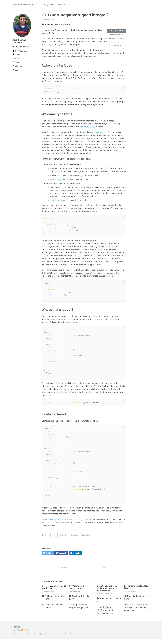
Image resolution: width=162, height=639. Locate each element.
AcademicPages (53, 634)
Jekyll (44, 634)
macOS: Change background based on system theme (107, 588)
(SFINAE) (80, 138)
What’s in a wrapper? (116, 42)
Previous (62, 567)
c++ (53, 535)
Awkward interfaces (116, 34)
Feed (25, 630)
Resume (61, 4)
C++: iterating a (76, 587)
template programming (68, 535)
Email (17, 58)
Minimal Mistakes (69, 634)
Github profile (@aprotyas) (57, 522)
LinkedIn (18, 66)
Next (105, 567)
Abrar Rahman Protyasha (24, 4)
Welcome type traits (116, 38)
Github (18, 70)
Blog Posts (49, 4)
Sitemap (16, 627)
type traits (85, 535)
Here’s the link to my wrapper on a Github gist (63, 519)
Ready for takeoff (115, 45)
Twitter (18, 62)
